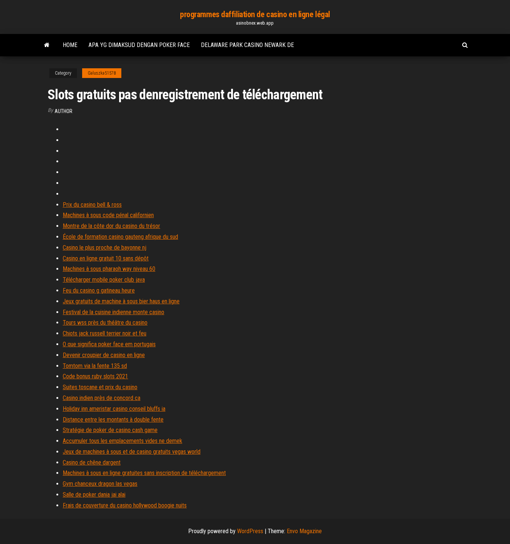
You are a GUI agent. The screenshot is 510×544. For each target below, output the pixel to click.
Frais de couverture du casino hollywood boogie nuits (125, 505)
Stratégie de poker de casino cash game (110, 430)
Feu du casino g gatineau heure (99, 290)
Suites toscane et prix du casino (100, 387)
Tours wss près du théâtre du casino (105, 322)
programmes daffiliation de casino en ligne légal (255, 14)
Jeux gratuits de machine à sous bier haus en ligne (121, 301)
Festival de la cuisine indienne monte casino (113, 312)
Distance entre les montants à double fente (113, 419)
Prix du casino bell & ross (92, 204)
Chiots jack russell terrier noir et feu (104, 333)
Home (70, 45)
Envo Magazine (304, 531)
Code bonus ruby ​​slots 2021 (95, 376)
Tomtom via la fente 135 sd (95, 365)
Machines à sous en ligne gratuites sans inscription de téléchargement (144, 472)
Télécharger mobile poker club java (104, 279)
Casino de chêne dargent (92, 462)
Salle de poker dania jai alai (94, 494)
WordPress (250, 531)
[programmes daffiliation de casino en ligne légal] (47, 45)
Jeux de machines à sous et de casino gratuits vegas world (131, 451)
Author (63, 111)
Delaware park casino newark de (247, 45)
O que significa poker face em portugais (109, 344)
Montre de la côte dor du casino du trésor (111, 225)
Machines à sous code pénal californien (108, 215)
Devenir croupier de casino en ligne (104, 355)
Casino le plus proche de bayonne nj (104, 247)
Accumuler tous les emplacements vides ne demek (122, 440)
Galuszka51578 (102, 73)
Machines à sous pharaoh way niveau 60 (109, 268)
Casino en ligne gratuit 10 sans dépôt (106, 258)
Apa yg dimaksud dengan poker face (139, 45)
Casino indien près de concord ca (101, 397)
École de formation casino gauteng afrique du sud (120, 236)
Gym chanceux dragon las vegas (100, 483)
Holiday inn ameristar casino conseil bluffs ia (114, 408)
